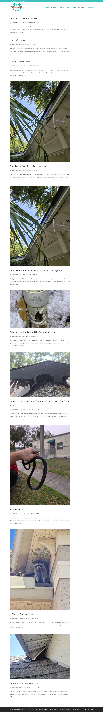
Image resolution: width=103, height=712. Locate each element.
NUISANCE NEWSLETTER (33, 22)
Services (53, 7)
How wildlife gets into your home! (25, 683)
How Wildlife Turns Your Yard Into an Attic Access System (36, 270)
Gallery (62, 7)
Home (47, 7)
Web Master (15, 22)
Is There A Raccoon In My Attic (24, 614)
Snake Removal (17, 509)
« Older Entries (13, 704)
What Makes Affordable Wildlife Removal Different (32, 332)
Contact (90, 7)
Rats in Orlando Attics (20, 61)
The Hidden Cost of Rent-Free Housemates (29, 166)
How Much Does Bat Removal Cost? (26, 18)
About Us (81, 7)
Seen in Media (71, 7)
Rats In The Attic (17, 40)
